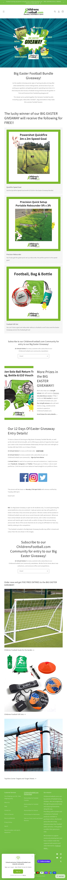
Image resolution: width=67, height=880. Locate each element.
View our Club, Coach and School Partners (33, 819)
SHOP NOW (39, 451)
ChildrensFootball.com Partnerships (31, 793)
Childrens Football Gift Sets (14, 714)
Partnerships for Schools (31, 810)
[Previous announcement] (3, 2)
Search (6, 826)
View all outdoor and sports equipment (12, 831)
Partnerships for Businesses (32, 814)
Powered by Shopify (40, 876)
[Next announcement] (64, 2)
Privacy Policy (8, 822)
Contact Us (7, 810)
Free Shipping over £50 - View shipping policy (12, 797)
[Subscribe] (47, 356)
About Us (7, 802)
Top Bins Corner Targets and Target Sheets (19, 779)
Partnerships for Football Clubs (31, 805)
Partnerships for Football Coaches (31, 799)
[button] (4, 11)
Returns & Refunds (9, 818)
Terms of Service (9, 814)
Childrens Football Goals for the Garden (18, 650)
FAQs (5, 806)
